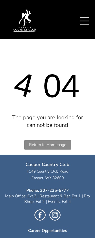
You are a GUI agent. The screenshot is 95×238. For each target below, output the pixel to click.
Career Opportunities (47, 230)
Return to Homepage (47, 145)
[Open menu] (84, 21)
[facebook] (40, 215)
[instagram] (55, 215)
